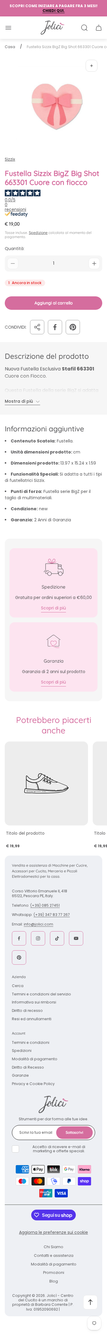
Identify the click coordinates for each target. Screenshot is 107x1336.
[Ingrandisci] (91, 66)
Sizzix (10, 159)
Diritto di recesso (27, 1010)
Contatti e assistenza (53, 1255)
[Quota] (37, 327)
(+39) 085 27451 (45, 905)
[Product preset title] (46, 783)
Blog (53, 1281)
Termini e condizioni (30, 1042)
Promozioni (53, 1272)
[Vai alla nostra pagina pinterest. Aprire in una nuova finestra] (19, 957)
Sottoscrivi (74, 1132)
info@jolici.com (38, 924)
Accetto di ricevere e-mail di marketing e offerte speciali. (58, 1149)
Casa (10, 47)
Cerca (17, 985)
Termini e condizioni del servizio (41, 994)
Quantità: (14, 249)
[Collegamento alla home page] (53, 1104)
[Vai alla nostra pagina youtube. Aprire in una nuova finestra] (76, 938)
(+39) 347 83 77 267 (52, 914)
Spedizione (38, 232)
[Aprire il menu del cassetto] (8, 28)
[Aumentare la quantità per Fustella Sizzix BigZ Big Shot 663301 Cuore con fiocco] (94, 263)
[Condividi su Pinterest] (73, 327)
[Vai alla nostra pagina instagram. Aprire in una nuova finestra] (38, 938)
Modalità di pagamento (34, 1058)
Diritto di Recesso (28, 1067)
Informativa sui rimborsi (34, 1002)
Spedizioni (22, 1050)
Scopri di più (53, 608)
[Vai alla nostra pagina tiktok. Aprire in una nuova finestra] (57, 938)
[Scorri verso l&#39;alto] (90, 1302)
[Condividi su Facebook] (55, 327)
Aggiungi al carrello (53, 303)
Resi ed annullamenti (31, 1018)
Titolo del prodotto (25, 833)
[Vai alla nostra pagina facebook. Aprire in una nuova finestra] (19, 938)
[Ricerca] (84, 27)
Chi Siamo (53, 1246)
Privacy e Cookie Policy (33, 1083)
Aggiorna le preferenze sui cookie (53, 1232)
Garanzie (20, 1075)
